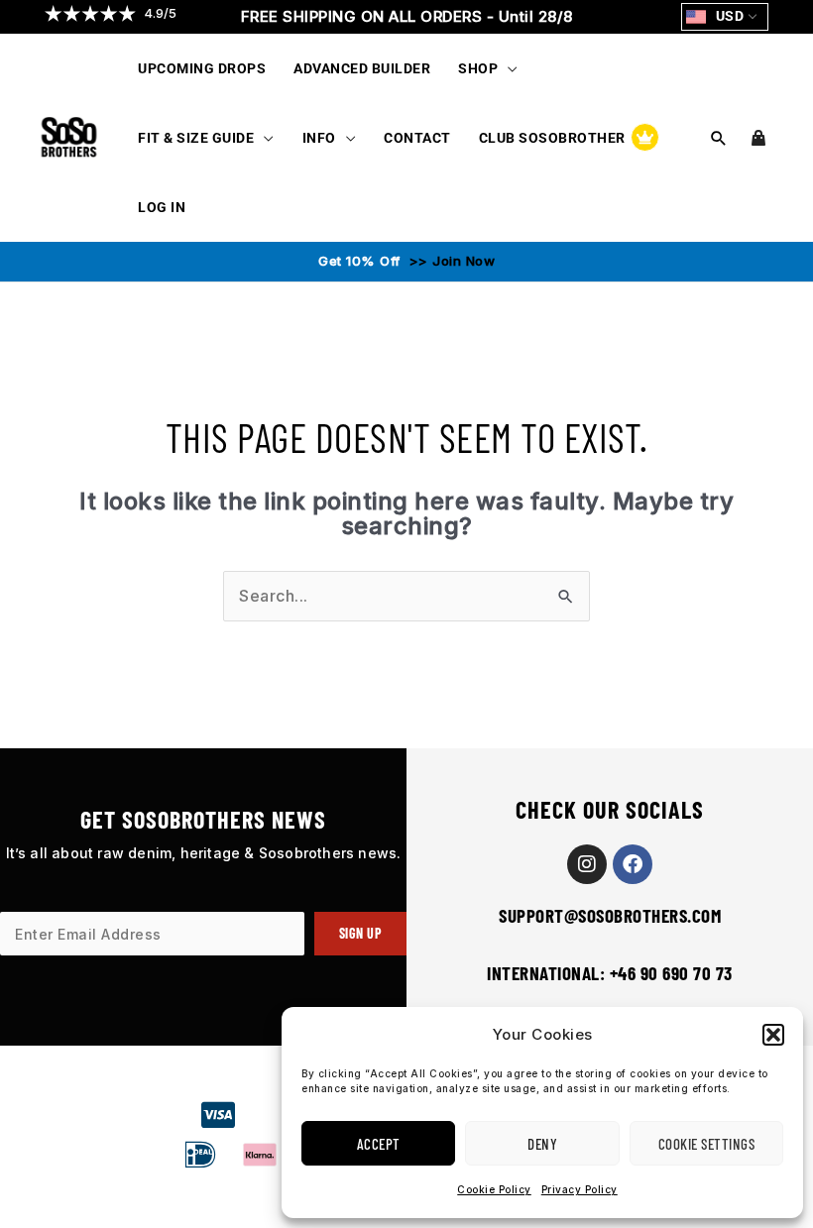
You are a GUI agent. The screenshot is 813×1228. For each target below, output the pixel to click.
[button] (773, 1035)
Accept (379, 1144)
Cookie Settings (706, 1144)
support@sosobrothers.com (610, 915)
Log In (161, 207)
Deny (542, 1144)
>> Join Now (450, 261)
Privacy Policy (579, 1189)
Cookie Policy (494, 1189)
